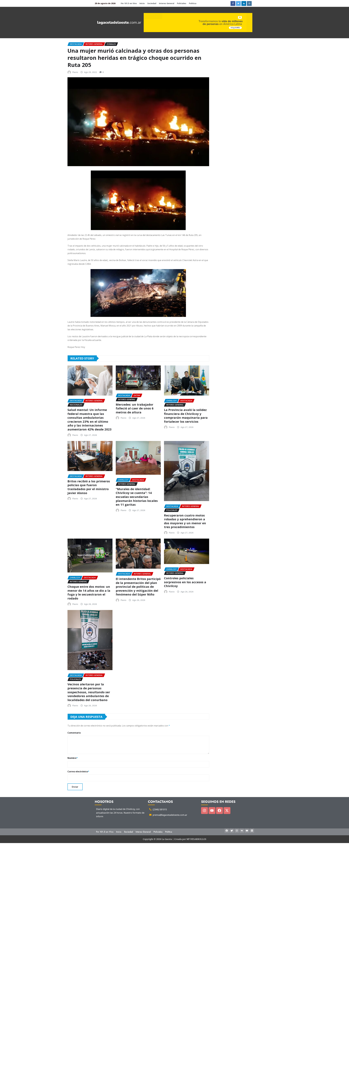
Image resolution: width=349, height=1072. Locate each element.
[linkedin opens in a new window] (243, 3)
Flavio (75, 72)
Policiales (181, 3)
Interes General (166, 3)
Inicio (142, 3)
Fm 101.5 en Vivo (129, 3)
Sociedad (151, 3)
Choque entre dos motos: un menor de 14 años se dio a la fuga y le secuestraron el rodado (88, 592)
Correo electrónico (78, 771)
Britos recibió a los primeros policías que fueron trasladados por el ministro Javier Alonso (88, 487)
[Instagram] (204, 810)
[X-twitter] (227, 810)
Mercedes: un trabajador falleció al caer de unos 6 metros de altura (135, 408)
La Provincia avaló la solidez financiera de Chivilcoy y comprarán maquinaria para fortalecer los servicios (186, 416)
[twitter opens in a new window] (238, 3)
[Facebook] (219, 810)
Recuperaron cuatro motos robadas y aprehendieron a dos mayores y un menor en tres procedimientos (185, 521)
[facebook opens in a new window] (233, 3)
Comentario (74, 732)
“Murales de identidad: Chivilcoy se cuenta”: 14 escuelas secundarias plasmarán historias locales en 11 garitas (137, 497)
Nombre (72, 757)
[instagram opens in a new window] (249, 3)
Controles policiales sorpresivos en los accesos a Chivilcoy (185, 582)
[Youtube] (212, 810)
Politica (192, 3)
